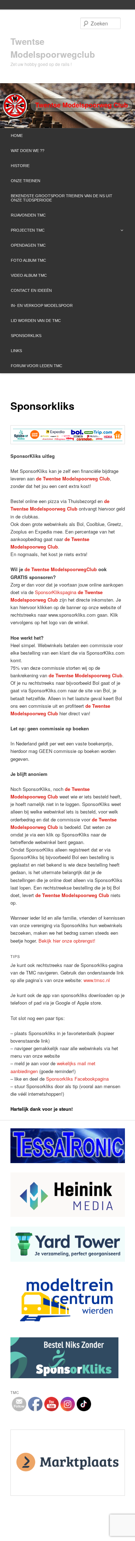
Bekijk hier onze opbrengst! (67, 940)
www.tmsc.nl (97, 980)
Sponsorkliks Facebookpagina (77, 1078)
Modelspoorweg (68, 569)
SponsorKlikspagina (55, 592)
